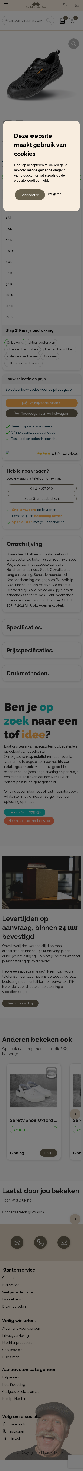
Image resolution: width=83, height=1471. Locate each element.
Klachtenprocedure (17, 1343)
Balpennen (10, 1377)
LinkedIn (16, 1439)
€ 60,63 (17, 1153)
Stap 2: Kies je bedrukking (29, 330)
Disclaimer (10, 1357)
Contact (8, 1278)
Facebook (17, 1424)
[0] (60, 20)
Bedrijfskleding (13, 1385)
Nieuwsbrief (11, 1285)
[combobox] (23, 20)
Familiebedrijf (12, 1299)
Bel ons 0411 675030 (24, 812)
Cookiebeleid (12, 1350)
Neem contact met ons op (29, 821)
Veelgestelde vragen (18, 1292)
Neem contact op (20, 1003)
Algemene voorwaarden (21, 1328)
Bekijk (48, 1153)
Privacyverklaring (15, 1336)
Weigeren (54, 194)
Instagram (17, 1431)
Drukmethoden (14, 1306)
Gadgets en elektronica (20, 1392)
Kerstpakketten (14, 1399)
